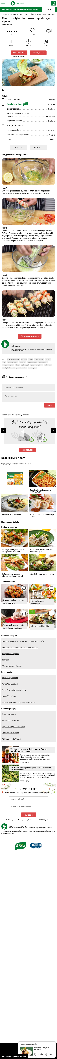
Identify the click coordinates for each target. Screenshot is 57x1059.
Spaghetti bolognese (10, 654)
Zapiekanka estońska (10, 720)
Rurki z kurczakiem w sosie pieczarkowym (41, 550)
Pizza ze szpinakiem (10, 678)
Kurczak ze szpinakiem (11, 514)
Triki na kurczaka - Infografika (38, 602)
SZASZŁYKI (22, 362)
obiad (17, 365)
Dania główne (30, 14)
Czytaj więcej (24, 762)
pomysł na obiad (21, 368)
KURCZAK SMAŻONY (8, 365)
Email (17, 147)
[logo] (17, 3)
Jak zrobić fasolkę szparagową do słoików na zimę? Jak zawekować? (31, 768)
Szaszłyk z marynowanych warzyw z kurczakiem (13, 550)
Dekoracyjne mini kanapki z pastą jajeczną (18, 702)
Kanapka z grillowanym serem (14, 690)
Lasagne (5, 660)
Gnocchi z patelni (9, 696)
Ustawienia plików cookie (14, 1056)
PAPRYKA (48, 359)
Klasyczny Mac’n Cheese (12, 666)
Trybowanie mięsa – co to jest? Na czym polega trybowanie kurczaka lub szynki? (13, 626)
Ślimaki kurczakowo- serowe (42, 574)
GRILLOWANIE (48, 365)
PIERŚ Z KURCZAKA (12, 362)
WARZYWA (24, 359)
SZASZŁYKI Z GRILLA (32, 362)
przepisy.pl (9, 24)
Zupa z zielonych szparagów (13, 726)
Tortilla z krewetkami (10, 733)
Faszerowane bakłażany (11, 739)
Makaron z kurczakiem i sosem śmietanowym (20, 647)
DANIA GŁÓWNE (39, 359)
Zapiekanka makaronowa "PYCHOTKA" (40, 491)
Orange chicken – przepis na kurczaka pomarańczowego (13, 601)
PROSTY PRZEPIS (43, 362)
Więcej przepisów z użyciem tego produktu (16, 464)
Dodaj (49, 405)
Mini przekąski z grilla (40, 626)
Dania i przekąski (17, 14)
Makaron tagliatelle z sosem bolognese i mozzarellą (23, 641)
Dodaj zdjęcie (27, 450)
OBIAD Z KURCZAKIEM (36, 365)
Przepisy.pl (5, 14)
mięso (31, 359)
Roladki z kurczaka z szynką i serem (42, 515)
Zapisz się (28, 815)
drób (4, 362)
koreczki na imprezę (13, 359)
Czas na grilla (32, 368)
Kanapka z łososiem (10, 684)
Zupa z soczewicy (9, 714)
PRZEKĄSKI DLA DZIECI (8, 368)
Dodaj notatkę (30, 336)
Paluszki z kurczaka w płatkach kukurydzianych (12, 575)
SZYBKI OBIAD (25, 365)
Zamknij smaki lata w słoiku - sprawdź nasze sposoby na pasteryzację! (28, 750)
